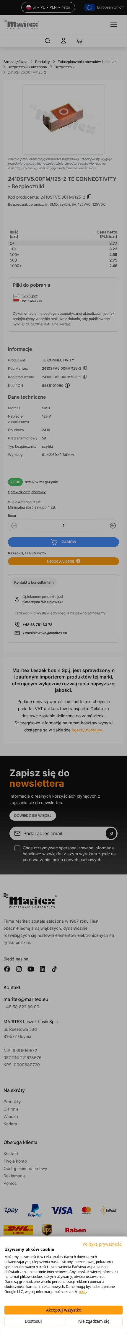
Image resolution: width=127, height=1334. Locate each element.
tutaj (82, 1291)
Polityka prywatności (103, 1244)
